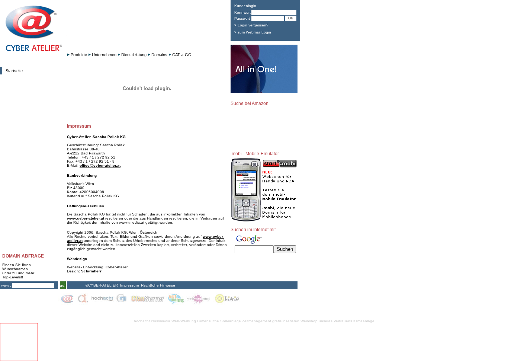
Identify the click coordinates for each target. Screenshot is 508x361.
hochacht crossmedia (152, 321)
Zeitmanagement (256, 321)
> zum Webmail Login (252, 32)
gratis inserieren (285, 321)
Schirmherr (91, 271)
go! (62, 285)
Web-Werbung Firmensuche (195, 321)
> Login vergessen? (251, 25)
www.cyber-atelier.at (85, 218)
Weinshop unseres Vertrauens (326, 321)
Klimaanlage (363, 321)
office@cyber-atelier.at (100, 165)
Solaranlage (230, 321)
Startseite (14, 70)
